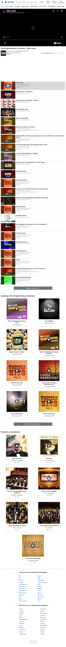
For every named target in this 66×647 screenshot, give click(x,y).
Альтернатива (51, 6)
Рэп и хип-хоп (42, 6)
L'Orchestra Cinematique (33, 558)
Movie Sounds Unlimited (49, 491)
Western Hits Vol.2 (15, 52)
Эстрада (17, 6)
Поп (3, 6)
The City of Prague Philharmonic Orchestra (17, 492)
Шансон (11, 6)
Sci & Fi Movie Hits (17, 413)
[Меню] (2, 2)
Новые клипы (48, 2)
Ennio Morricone (17, 458)
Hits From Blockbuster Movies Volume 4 (49, 352)
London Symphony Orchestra (17, 525)
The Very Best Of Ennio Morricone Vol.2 (49, 383)
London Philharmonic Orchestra (49, 525)
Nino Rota (49, 458)
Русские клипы (54, 2)
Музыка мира (60, 6)
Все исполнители (61, 2)
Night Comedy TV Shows (16, 352)
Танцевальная (25, 6)
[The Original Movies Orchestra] (3, 53)
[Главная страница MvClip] (9, 2)
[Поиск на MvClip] (42, 2)
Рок (6, 6)
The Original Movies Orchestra (21, 51)
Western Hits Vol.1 (49, 413)
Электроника (34, 6)
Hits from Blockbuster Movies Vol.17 (17, 321)
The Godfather (49, 321)
